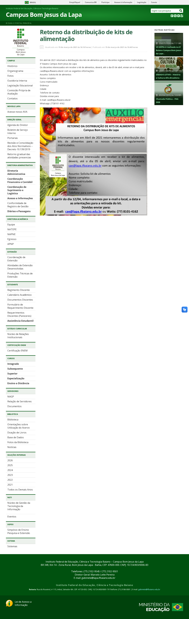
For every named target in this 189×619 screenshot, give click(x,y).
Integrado (13, 363)
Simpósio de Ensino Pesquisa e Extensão (18, 531)
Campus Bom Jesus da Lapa (44, 14)
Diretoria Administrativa (16, 172)
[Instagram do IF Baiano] (181, 16)
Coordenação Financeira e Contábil (19, 180)
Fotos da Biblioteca (17, 442)
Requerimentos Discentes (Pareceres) (19, 314)
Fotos (10, 75)
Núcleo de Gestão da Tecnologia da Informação (18, 506)
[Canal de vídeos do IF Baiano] (178, 16)
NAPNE (11, 234)
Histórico (12, 66)
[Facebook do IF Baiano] (172, 16)
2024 (10, 470)
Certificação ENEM (17, 350)
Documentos (14, 406)
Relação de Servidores (19, 401)
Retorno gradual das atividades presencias (19, 156)
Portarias (12, 138)
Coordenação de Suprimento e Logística (16, 190)
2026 (10, 460)
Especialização (15, 378)
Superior (12, 373)
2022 (10, 479)
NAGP (10, 396)
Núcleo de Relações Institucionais (18, 335)
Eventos (11, 516)
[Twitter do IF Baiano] (175, 16)
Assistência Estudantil (20, 320)
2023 (10, 475)
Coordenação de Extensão (16, 259)
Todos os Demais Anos (20, 489)
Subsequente (15, 368)
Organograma (15, 71)
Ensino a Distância (18, 383)
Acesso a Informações (20, 198)
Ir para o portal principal (19, 23)
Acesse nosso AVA (17, 111)
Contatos (12, 98)
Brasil (33, 2)
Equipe (11, 224)
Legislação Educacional (20, 85)
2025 (10, 465)
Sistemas (12, 546)
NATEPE (12, 229)
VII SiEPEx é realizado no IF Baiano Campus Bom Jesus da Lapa (168, 50)
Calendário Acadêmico (19, 294)
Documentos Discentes (20, 299)
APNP (10, 244)
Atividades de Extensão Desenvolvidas (20, 267)
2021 (10, 484)
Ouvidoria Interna (17, 80)
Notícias (11, 447)
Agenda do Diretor (17, 125)
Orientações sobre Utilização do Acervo (18, 426)
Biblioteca (12, 419)
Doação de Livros (16, 432)
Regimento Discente (18, 290)
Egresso (11, 239)
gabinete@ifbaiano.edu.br (149, 589)
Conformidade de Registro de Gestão (17, 205)
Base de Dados (15, 437)
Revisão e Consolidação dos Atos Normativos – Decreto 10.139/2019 (20, 146)
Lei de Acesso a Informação (23, 603)
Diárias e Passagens (19, 211)
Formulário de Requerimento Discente (20, 306)
